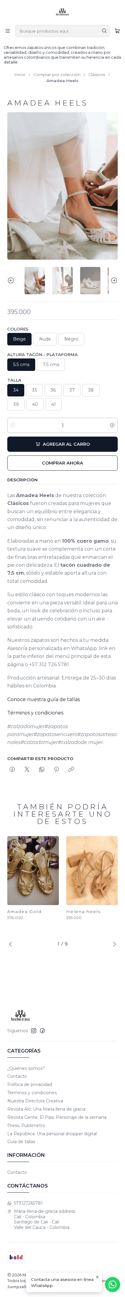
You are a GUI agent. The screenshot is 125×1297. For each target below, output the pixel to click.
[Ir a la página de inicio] (62, 12)
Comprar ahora (62, 463)
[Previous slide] (11, 280)
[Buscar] (104, 31)
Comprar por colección (56, 75)
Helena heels (83, 911)
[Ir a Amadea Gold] (33, 870)
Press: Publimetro (26, 1125)
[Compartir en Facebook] (12, 769)
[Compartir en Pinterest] (56, 769)
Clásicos (96, 75)
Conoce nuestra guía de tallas (43, 699)
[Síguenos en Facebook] (42, 1031)
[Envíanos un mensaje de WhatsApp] (112, 1284)
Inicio (19, 75)
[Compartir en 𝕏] (27, 769)
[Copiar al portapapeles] (71, 769)
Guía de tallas (21, 1141)
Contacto (17, 1076)
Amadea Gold (24, 911)
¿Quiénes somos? (26, 1068)
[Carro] (117, 31)
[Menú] (8, 31)
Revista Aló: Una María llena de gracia (46, 1109)
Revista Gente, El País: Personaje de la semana (56, 1117)
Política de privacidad (29, 1084)
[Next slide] (113, 280)
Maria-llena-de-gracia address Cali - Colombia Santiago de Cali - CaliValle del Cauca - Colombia (44, 1219)
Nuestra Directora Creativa (35, 1101)
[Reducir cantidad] (13, 425)
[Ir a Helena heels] (92, 870)
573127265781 (28, 1203)
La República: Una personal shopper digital (52, 1133)
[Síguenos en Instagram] (34, 1031)
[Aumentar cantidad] (112, 425)
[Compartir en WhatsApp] (42, 769)
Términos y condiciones (35, 713)
